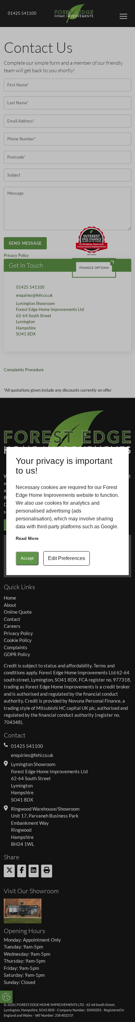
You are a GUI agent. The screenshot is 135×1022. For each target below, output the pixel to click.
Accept (27, 558)
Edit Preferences (66, 558)
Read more (27, 538)
